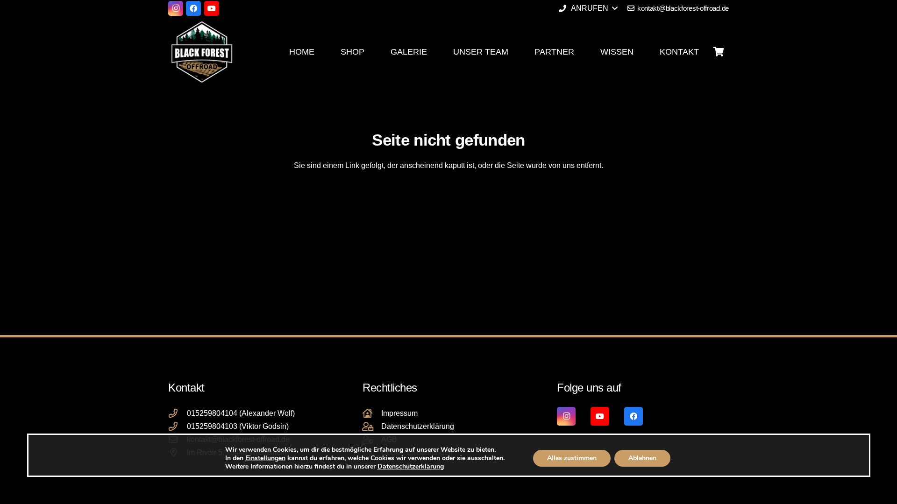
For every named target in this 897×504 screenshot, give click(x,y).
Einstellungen (265, 458)
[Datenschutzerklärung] (372, 426)
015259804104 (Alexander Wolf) (241, 413)
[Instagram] (175, 8)
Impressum (399, 413)
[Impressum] (372, 413)
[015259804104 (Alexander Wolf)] (177, 413)
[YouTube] (211, 8)
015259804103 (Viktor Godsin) (238, 426)
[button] (588, 8)
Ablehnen (642, 458)
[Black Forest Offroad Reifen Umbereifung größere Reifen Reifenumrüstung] (201, 51)
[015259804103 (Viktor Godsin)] (177, 426)
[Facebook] (193, 8)
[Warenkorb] (718, 52)
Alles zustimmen (572, 458)
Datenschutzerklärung (417, 426)
